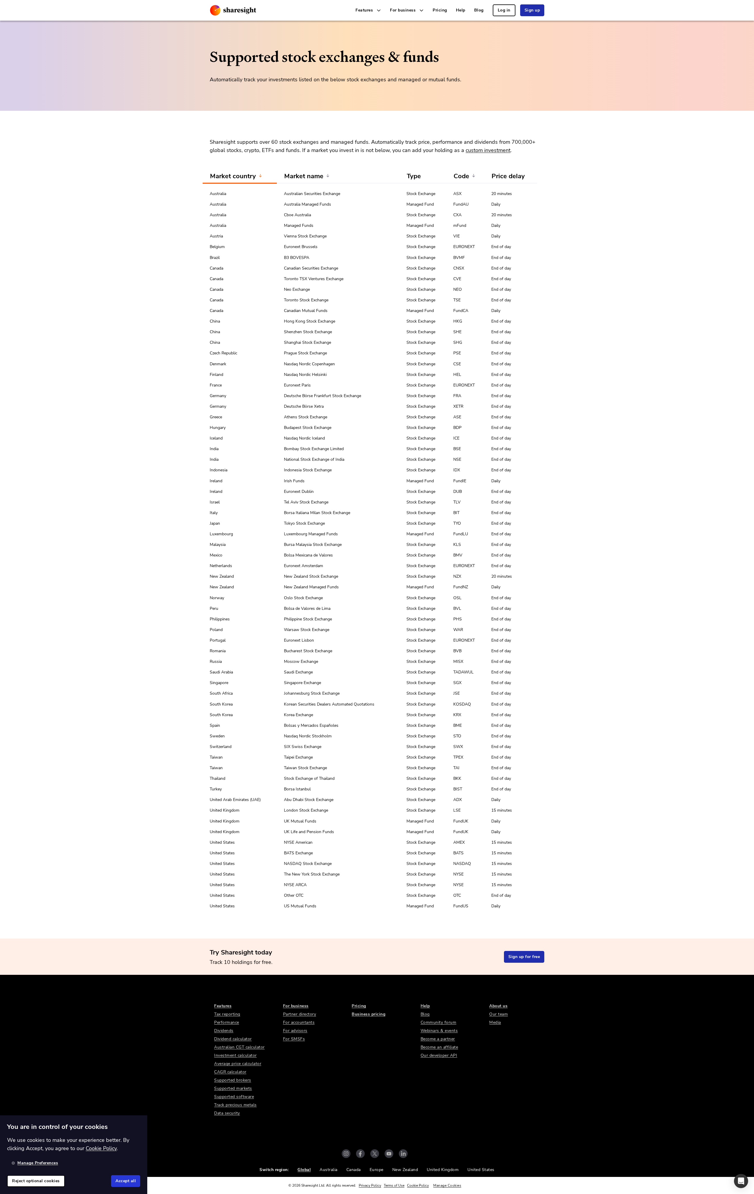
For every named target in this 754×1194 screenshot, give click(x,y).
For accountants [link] (299, 1022)
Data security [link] (227, 1113)
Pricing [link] (440, 10)
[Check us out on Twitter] (374, 1153)
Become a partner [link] (438, 1039)
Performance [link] (226, 1022)
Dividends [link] (224, 1030)
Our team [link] (498, 1014)
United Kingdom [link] (443, 1169)
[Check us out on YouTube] (389, 1153)
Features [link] (223, 1006)
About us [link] (498, 1006)
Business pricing (368, 1014)
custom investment (488, 150)
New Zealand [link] (405, 1169)
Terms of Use (394, 1185)
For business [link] (296, 1006)
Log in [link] (504, 10)
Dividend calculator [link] (233, 1039)
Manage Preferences (37, 1163)
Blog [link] (479, 10)
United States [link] (481, 1169)
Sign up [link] (532, 10)
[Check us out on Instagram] (346, 1153)
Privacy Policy (370, 1185)
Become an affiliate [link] (439, 1047)
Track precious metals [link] (235, 1105)
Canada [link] (353, 1169)
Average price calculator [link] (237, 1063)
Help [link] (460, 10)
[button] (741, 1181)
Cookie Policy (418, 1185)
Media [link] (495, 1022)
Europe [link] (376, 1169)
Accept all (125, 1181)
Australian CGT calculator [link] (239, 1047)
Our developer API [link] (439, 1055)
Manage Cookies (447, 1185)
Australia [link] (329, 1169)
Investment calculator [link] (235, 1055)
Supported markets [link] (233, 1088)
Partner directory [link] (299, 1014)
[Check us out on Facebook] (360, 1153)
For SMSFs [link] (294, 1039)
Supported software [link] (234, 1096)
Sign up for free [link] (524, 957)
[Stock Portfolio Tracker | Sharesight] (233, 10)
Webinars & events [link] (439, 1030)
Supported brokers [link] (232, 1080)
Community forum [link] (439, 1022)
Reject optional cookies (36, 1181)
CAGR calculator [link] (230, 1072)
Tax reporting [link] (227, 1014)
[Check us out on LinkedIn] (403, 1153)
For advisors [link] (295, 1030)
